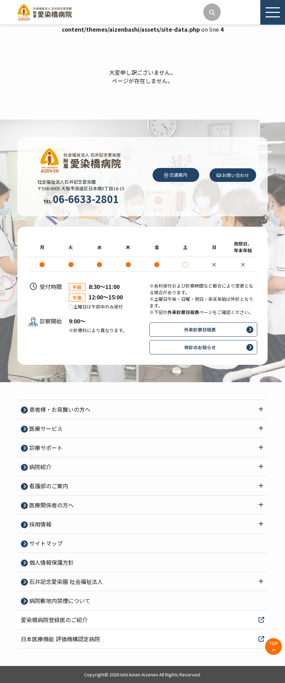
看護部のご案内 (48, 486)
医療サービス (45, 428)
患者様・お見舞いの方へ (59, 409)
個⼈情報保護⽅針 (51, 562)
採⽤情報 (39, 524)
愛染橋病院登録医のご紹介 (54, 620)
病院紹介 (39, 467)
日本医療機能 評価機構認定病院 (60, 639)
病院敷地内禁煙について (59, 600)
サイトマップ (45, 543)
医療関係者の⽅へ (51, 505)
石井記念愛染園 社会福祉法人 (65, 581)
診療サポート (45, 447)
